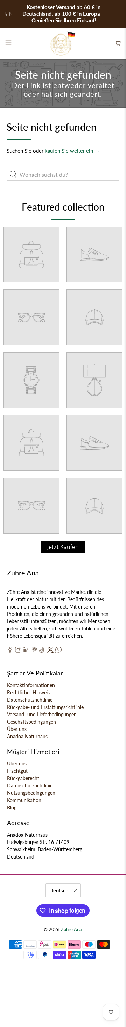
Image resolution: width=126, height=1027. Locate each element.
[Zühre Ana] (62, 43)
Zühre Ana (71, 929)
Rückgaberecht (23, 778)
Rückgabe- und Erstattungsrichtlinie (45, 707)
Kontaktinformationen (31, 685)
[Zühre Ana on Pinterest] (34, 651)
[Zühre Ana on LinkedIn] (26, 651)
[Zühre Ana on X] (50, 651)
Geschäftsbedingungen (31, 722)
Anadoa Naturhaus (27, 736)
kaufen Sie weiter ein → (72, 151)
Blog (11, 807)
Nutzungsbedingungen (31, 793)
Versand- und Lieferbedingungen (42, 714)
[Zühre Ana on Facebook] (10, 651)
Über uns (17, 729)
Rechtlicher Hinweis (28, 692)
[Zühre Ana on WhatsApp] (58, 651)
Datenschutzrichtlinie (29, 700)
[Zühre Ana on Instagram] (18, 651)
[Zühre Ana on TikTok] (42, 651)
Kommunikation (24, 800)
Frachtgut (17, 771)
